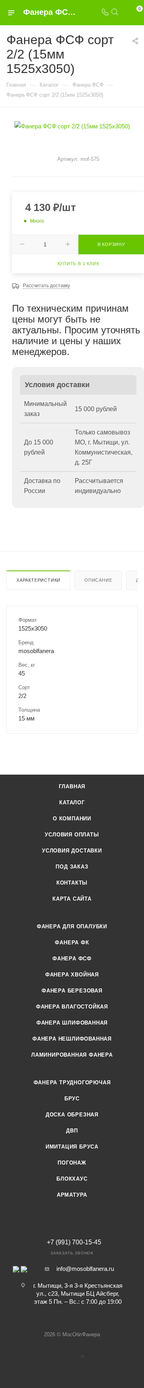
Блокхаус (71, 1179)
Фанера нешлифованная (72, 1039)
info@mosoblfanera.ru (85, 1268)
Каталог (72, 803)
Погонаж (72, 1163)
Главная (72, 786)
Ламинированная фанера (72, 1055)
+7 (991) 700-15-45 (74, 1242)
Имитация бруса (72, 1147)
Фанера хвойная (72, 975)
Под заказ (72, 867)
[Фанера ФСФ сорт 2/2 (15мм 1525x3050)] (72, 125)
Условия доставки (72, 851)
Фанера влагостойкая (72, 1007)
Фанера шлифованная (72, 1023)
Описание (98, 580)
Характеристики (38, 580)
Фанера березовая (72, 991)
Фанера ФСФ (72, 959)
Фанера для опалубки (72, 926)
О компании (72, 819)
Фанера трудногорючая (72, 1083)
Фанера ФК (72, 943)
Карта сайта (72, 899)
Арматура (72, 1195)
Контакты (72, 883)
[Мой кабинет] (124, 12)
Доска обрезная (72, 1115)
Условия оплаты (72, 835)
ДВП (72, 1131)
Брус (72, 1099)
